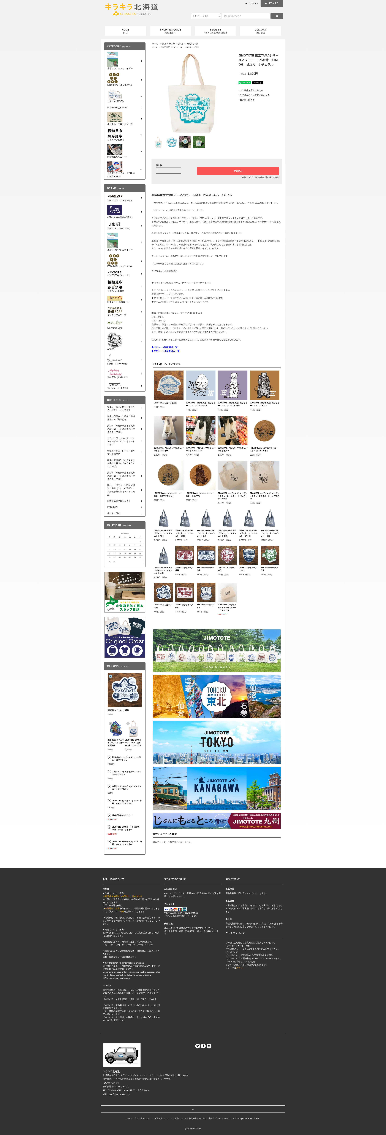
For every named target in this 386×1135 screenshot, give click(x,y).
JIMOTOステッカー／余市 (227, 569)
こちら (239, 968)
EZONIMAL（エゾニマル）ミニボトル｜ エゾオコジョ (126, 758)
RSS (250, 1118)
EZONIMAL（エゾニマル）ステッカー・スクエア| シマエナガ (200, 404)
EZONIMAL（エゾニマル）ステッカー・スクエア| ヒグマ (264, 404)
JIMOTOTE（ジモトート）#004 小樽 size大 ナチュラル (127, 802)
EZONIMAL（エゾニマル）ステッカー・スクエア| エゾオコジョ (232, 404)
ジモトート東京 (192, 47)
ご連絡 (121, 911)
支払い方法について (143, 1118)
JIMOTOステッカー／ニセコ (248, 569)
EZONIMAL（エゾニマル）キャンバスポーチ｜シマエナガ (227, 607)
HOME (125, 31)
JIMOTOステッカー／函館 (163, 606)
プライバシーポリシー (224, 1118)
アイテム (274, 3)
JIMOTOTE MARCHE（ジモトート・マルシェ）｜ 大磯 (163, 570)
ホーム (155, 44)
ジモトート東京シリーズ (188, 44)
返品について (247, 177)
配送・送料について (163, 1118)
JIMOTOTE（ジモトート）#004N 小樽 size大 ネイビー (126, 828)
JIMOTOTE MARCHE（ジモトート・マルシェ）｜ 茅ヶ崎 (248, 533)
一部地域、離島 (112, 908)
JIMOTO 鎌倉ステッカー (122, 815)
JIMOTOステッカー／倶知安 (165, 403)
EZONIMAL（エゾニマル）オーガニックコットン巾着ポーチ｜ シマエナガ (264, 496)
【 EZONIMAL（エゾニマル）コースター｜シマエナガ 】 (264, 449)
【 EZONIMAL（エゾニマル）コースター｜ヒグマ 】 (200, 494)
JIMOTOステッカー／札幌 (184, 569)
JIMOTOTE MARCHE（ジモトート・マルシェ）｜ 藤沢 (227, 533)
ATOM (256, 1118)
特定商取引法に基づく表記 (267, 177)
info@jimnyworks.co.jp (119, 1094)
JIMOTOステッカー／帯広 (184, 606)
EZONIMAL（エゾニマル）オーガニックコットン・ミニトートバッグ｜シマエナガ (232, 496)
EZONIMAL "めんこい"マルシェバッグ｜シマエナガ (168, 449)
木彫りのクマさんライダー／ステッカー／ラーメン (126, 773)
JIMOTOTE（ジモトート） (172, 47)
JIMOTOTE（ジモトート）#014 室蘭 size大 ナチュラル (133, 742)
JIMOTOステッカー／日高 (269, 569)
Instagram (215, 31)
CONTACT (260, 31)
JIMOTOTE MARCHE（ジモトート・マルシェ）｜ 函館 (184, 533)
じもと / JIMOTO (168, 44)
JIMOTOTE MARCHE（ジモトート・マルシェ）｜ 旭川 (163, 533)
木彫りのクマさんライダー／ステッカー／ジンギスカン (126, 787)
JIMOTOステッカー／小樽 (205, 569)
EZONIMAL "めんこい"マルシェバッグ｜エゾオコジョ (200, 449)
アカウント (253, 3)
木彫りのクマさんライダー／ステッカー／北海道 (116, 742)
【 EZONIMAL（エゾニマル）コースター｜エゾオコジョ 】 (168, 494)
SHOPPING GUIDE (170, 31)
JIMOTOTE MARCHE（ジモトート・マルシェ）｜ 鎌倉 (206, 533)
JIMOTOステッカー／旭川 (205, 606)
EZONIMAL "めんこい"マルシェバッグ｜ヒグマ (232, 449)
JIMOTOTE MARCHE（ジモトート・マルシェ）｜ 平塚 (270, 533)
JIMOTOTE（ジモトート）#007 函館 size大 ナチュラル (127, 842)
